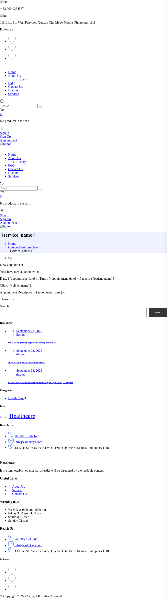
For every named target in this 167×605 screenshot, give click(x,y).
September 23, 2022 (29, 331)
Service (17, 490)
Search (4, 306)
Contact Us (19, 494)
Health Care (16, 398)
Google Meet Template (23, 247)
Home (12, 243)
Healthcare (22, 415)
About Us (18, 486)
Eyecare (4, 417)
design (20, 334)
